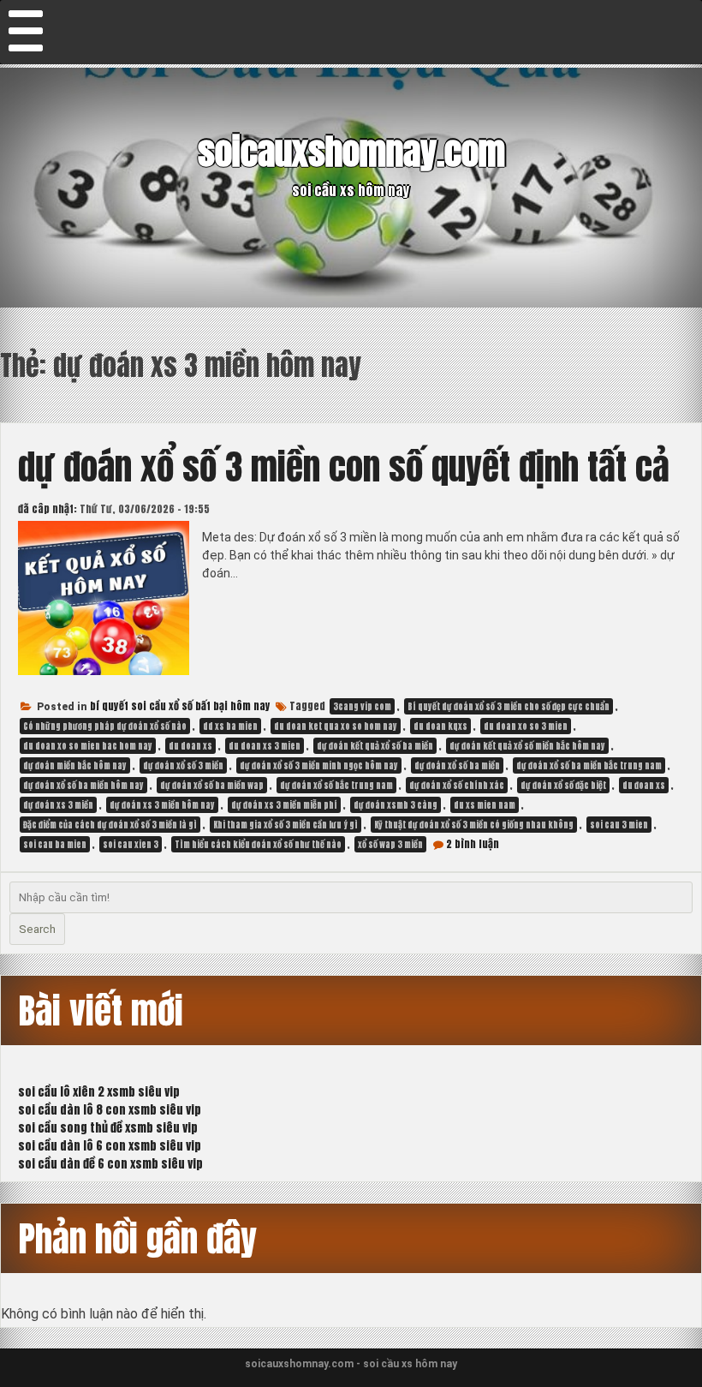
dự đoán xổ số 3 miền (183, 765)
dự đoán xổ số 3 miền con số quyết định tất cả (343, 466)
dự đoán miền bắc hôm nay (75, 765)
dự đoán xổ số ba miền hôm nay (83, 785)
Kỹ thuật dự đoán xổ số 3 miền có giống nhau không (474, 824)
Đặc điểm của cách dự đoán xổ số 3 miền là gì (110, 824)
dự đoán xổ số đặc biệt (563, 785)
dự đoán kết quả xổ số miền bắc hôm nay (527, 745)
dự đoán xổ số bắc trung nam (336, 785)
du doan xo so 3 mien (526, 726)
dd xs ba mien (230, 726)
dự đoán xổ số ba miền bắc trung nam (589, 765)
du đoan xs (643, 785)
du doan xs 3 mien (264, 745)
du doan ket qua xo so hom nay (335, 726)
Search (37, 929)
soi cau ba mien (54, 844)
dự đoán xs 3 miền (58, 804)
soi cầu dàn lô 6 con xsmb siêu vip (109, 1146)
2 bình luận (472, 844)
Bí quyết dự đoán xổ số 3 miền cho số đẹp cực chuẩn (509, 706)
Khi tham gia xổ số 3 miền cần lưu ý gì (285, 824)
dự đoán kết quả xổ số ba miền (375, 745)
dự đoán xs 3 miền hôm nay (162, 804)
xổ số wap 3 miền (390, 844)
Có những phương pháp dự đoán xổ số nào (105, 726)
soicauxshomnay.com (351, 151)
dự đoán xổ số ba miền (457, 765)
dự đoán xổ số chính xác (456, 785)
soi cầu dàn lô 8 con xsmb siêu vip (109, 1110)
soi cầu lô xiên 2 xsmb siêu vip (99, 1092)
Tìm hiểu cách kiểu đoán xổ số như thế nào (258, 844)
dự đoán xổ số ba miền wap (212, 785)
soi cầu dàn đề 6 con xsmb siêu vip (110, 1164)
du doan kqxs (440, 726)
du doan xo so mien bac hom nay (87, 745)
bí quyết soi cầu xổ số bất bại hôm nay (180, 706)
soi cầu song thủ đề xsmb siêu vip (108, 1128)
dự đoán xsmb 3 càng (395, 804)
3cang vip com (362, 706)
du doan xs (190, 745)
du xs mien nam (484, 804)
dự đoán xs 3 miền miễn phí (284, 804)
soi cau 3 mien (619, 824)
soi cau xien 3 (130, 844)
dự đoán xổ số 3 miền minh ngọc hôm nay (319, 765)
